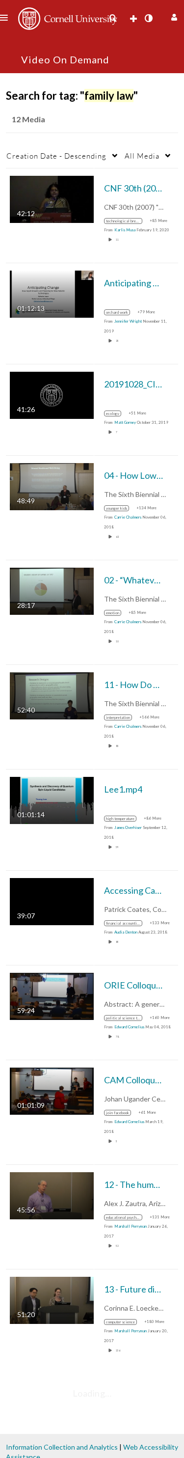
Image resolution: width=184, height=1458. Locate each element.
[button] (173, 16)
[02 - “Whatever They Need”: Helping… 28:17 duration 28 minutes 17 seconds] (52, 590)
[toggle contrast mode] (148, 18)
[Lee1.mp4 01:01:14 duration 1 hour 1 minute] (52, 800)
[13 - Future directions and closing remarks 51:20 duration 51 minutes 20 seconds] (52, 1299)
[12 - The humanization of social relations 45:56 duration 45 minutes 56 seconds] (52, 1195)
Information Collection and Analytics (62, 1447)
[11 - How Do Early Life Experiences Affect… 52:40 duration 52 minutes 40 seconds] (52, 695)
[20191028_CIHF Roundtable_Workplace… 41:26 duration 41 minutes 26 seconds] (52, 394)
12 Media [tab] (28, 119)
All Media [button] (142, 155)
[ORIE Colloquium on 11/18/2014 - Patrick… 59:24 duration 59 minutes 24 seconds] (52, 995)
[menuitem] (113, 18)
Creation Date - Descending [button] (56, 155)
